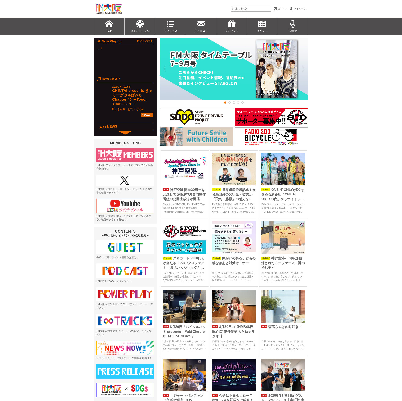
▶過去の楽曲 (145, 40)
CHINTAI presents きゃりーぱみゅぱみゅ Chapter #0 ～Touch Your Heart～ (132, 97)
